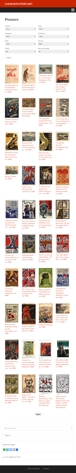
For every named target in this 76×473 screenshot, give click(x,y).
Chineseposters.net (18, 4)
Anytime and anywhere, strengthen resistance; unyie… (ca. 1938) (62, 293)
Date (7, 41)
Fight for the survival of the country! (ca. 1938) (28, 189)
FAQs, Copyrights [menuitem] (33, 468)
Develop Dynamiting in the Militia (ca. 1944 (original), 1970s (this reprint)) (45, 401)
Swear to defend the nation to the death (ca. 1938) (28, 329)
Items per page (43, 48)
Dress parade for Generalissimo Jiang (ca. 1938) (28, 257)
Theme (7, 26)
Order (7, 48)
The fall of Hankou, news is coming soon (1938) (12, 122)
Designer (8, 33)
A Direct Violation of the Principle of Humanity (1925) (28, 87)
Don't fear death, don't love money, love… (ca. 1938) (62, 257)
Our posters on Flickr (13, 457)
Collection (41, 33)
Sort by (40, 41)
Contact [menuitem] (46, 468)
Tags (39, 26)
